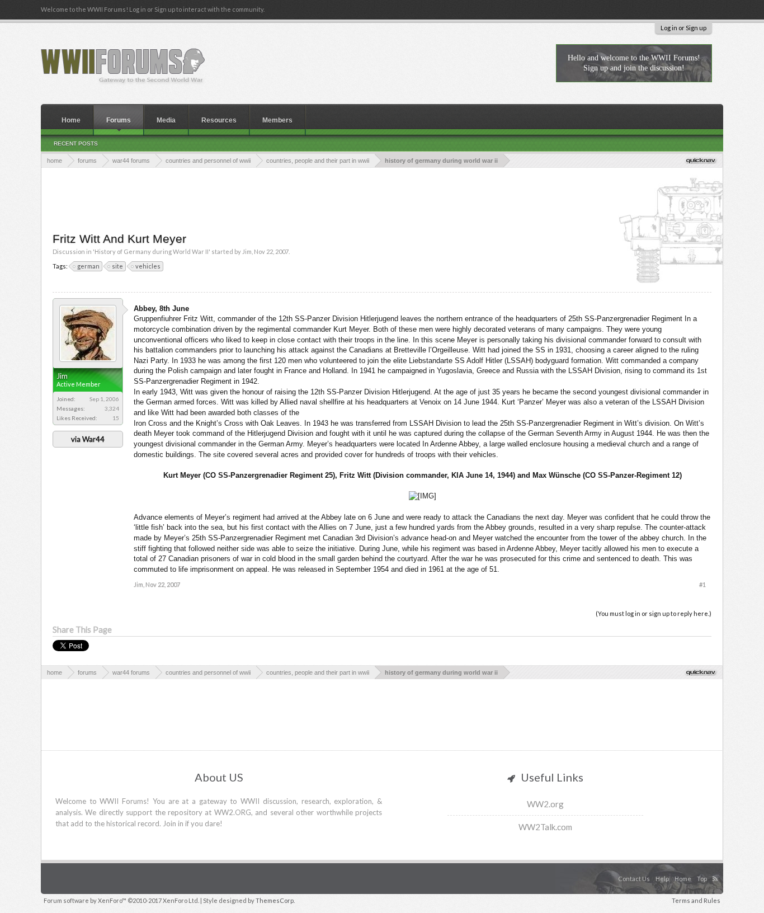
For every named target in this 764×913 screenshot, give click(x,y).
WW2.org (545, 804)
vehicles (148, 266)
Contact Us (634, 878)
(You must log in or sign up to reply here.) (653, 613)
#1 (702, 584)
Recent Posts (76, 143)
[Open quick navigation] (701, 160)
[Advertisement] (382, 198)
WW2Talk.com (545, 827)
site (117, 266)
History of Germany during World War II (152, 251)
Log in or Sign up (683, 27)
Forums (118, 120)
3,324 (112, 408)
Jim (247, 251)
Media (166, 120)
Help (662, 878)
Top (702, 878)
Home (71, 120)
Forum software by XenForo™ (121, 900)
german (88, 266)
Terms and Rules (696, 900)
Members (277, 120)
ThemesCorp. (275, 900)
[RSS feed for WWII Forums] (716, 867)
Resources (219, 120)
